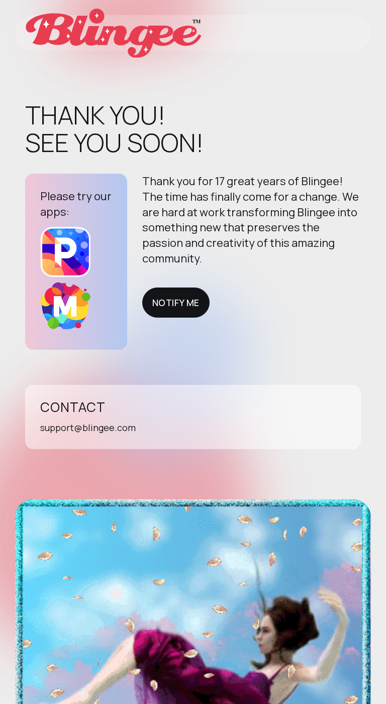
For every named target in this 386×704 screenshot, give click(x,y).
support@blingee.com (88, 427)
